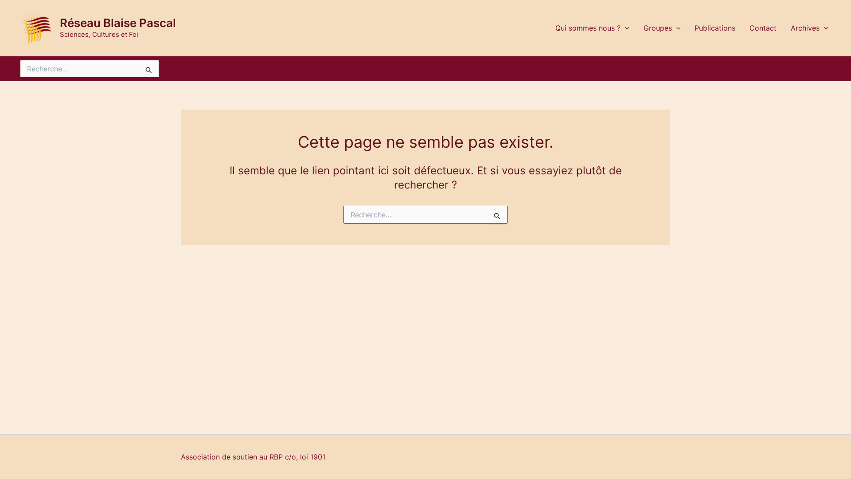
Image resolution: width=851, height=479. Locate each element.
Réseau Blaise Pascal (118, 23)
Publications (715, 28)
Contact (763, 28)
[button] (625, 28)
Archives (805, 28)
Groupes (658, 28)
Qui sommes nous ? (588, 28)
